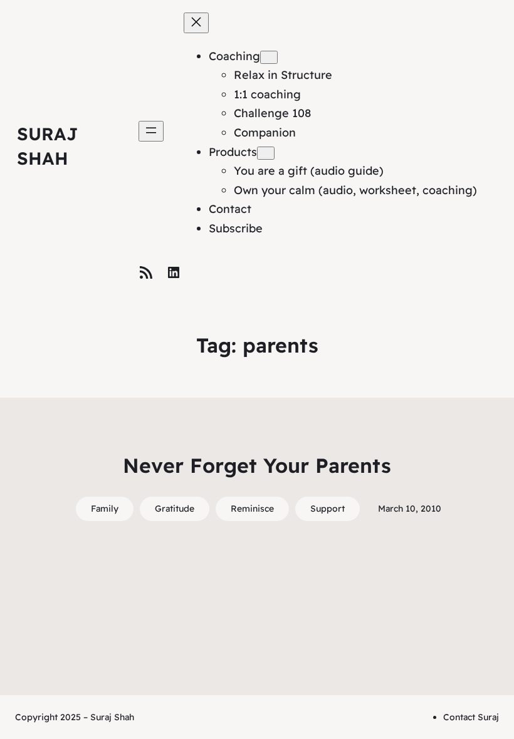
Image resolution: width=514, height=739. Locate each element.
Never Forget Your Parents (257, 465)
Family (104, 508)
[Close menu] (196, 23)
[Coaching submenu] (269, 57)
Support (327, 508)
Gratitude (174, 508)
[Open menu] (151, 131)
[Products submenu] (266, 153)
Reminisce (252, 508)
